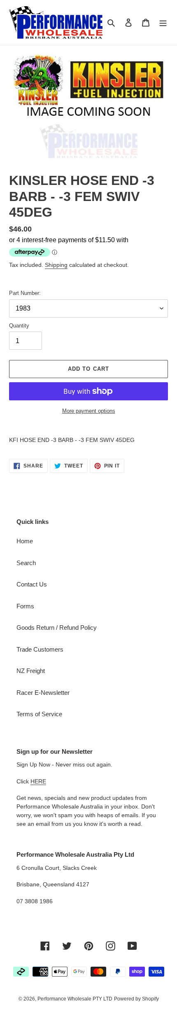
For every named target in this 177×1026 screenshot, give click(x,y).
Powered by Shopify (136, 999)
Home (24, 541)
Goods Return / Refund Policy (56, 627)
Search (26, 562)
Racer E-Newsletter (43, 692)
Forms (25, 606)
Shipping (56, 265)
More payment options (88, 411)
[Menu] (163, 22)
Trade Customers (39, 649)
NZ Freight (30, 670)
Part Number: (25, 293)
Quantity (19, 326)
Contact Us (31, 584)
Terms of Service (39, 713)
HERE (38, 781)
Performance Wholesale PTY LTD (74, 999)
